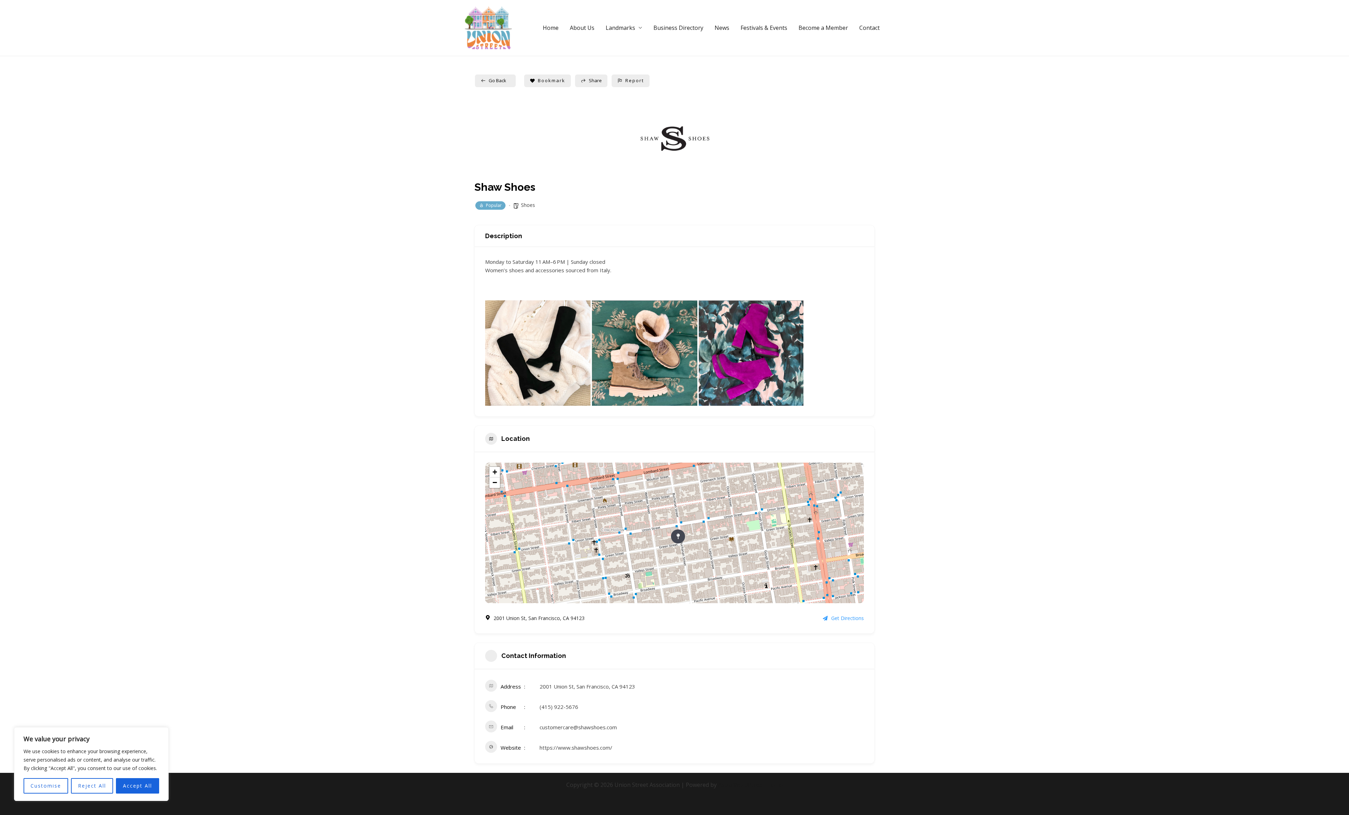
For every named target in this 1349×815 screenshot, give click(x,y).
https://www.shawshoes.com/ (576, 747)
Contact (869, 28)
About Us (582, 28)
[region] (91, 764)
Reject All (92, 785)
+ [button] (495, 472)
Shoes (528, 205)
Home (551, 28)
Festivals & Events (764, 28)
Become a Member (823, 28)
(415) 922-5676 (559, 706)
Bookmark (551, 80)
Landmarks (620, 28)
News (722, 28)
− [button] (495, 482)
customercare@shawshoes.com (578, 727)
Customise (46, 785)
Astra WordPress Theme (750, 785)
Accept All (137, 785)
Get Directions (847, 618)
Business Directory (678, 28)
